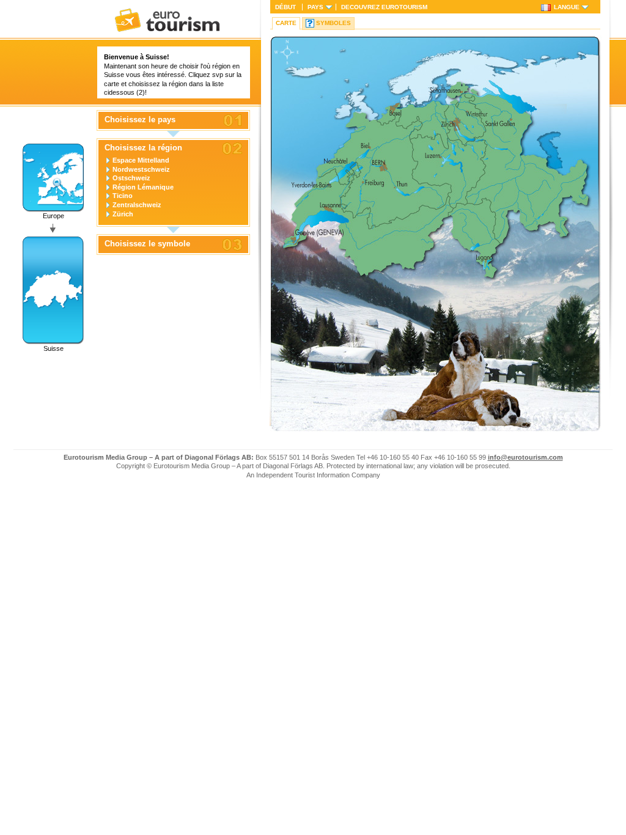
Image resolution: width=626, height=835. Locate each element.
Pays (315, 7)
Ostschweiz (131, 178)
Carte (286, 23)
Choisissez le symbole (147, 244)
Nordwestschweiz (141, 169)
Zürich (122, 214)
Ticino (122, 195)
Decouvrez (384, 7)
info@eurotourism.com (525, 457)
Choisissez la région (143, 148)
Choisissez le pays (140, 120)
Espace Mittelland (140, 160)
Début (285, 7)
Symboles (333, 23)
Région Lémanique (143, 187)
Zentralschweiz (136, 204)
